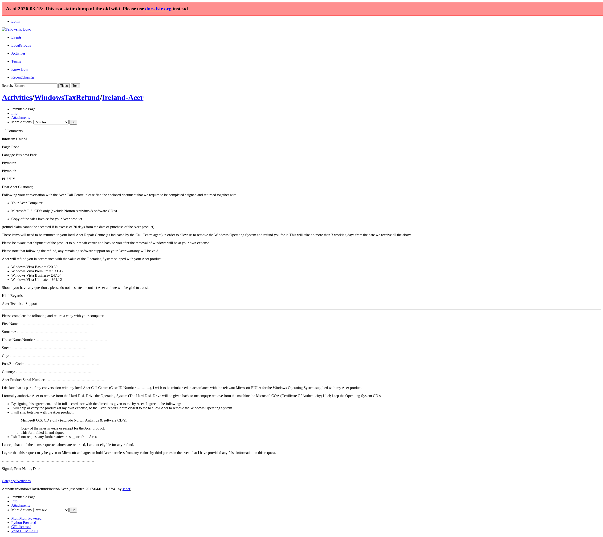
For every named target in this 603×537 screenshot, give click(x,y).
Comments (15, 131)
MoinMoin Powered (26, 518)
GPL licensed (21, 527)
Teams (16, 61)
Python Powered (23, 523)
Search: (7, 86)
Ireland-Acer (122, 97)
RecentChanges (23, 77)
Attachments (20, 117)
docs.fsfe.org (158, 8)
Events (16, 37)
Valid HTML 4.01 (24, 531)
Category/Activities (16, 481)
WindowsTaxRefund (67, 97)
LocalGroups (21, 45)
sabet (126, 489)
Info (14, 113)
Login (15, 21)
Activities (18, 53)
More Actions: (22, 122)
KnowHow (19, 69)
